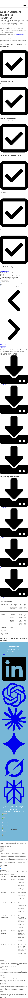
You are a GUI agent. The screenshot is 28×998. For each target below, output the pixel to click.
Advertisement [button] (3, 983)
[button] (14, 301)
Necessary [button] (2, 866)
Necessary (4, 868)
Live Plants (10, 9)
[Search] (21, 4)
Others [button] (1, 991)
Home (1, 9)
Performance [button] (2, 967)
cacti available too (3, 21)
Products (5, 9)
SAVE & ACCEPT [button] (3, 997)
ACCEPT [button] (9, 846)
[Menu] (24, 4)
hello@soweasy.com (16, 651)
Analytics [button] (2, 975)
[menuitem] (21, 4)
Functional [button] (2, 960)
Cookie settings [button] (3, 846)
